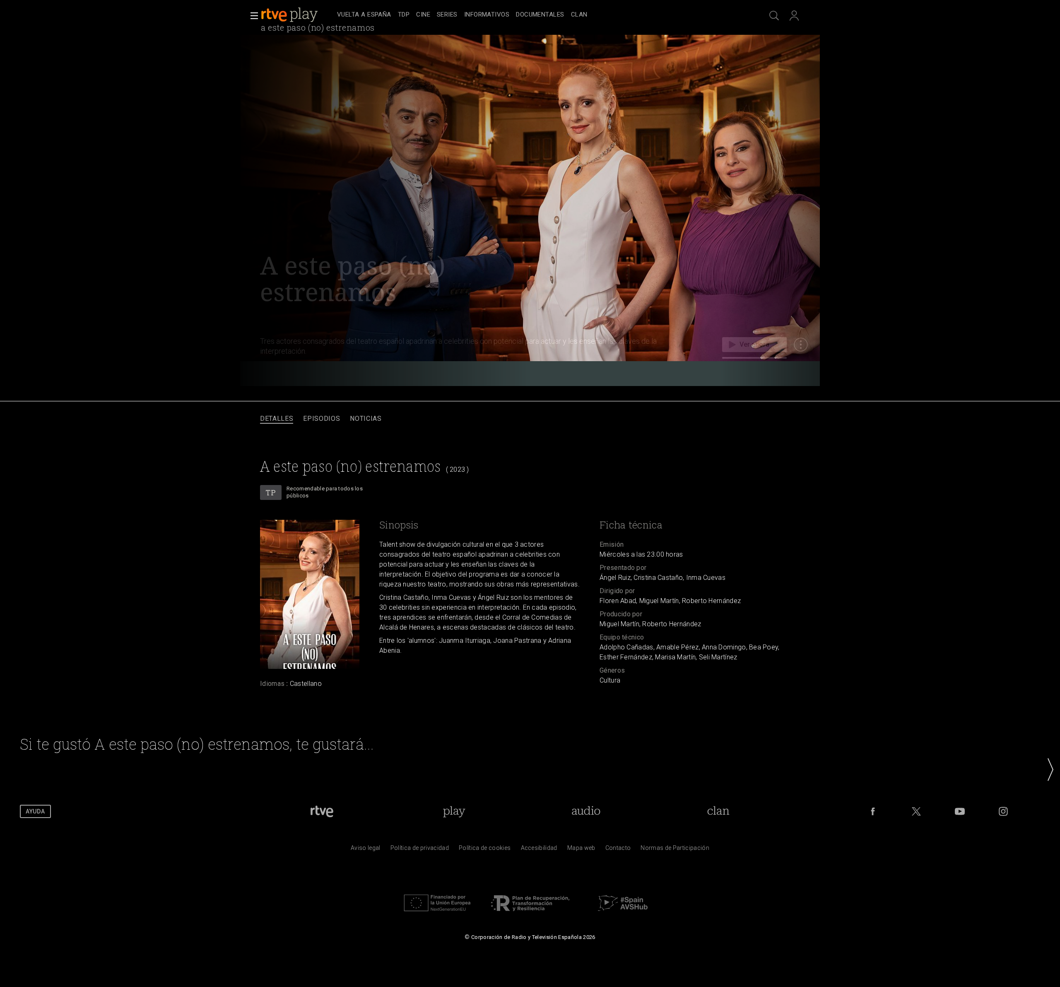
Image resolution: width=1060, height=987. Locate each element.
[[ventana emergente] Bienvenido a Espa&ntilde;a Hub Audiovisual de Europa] (622, 913)
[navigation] (539, 15)
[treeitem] (364, 15)
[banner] (297, 15)
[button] (252, 16)
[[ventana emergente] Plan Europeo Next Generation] (437, 913)
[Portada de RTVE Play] (290, 15)
